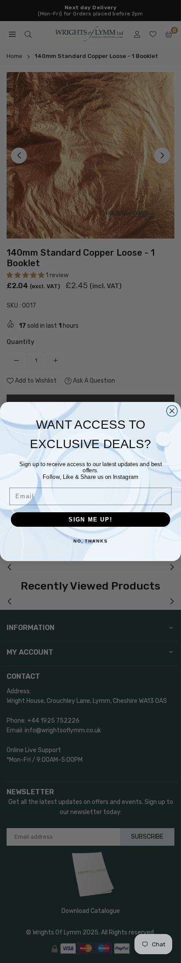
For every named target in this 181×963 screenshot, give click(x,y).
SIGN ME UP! (90, 519)
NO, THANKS (90, 541)
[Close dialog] (172, 410)
